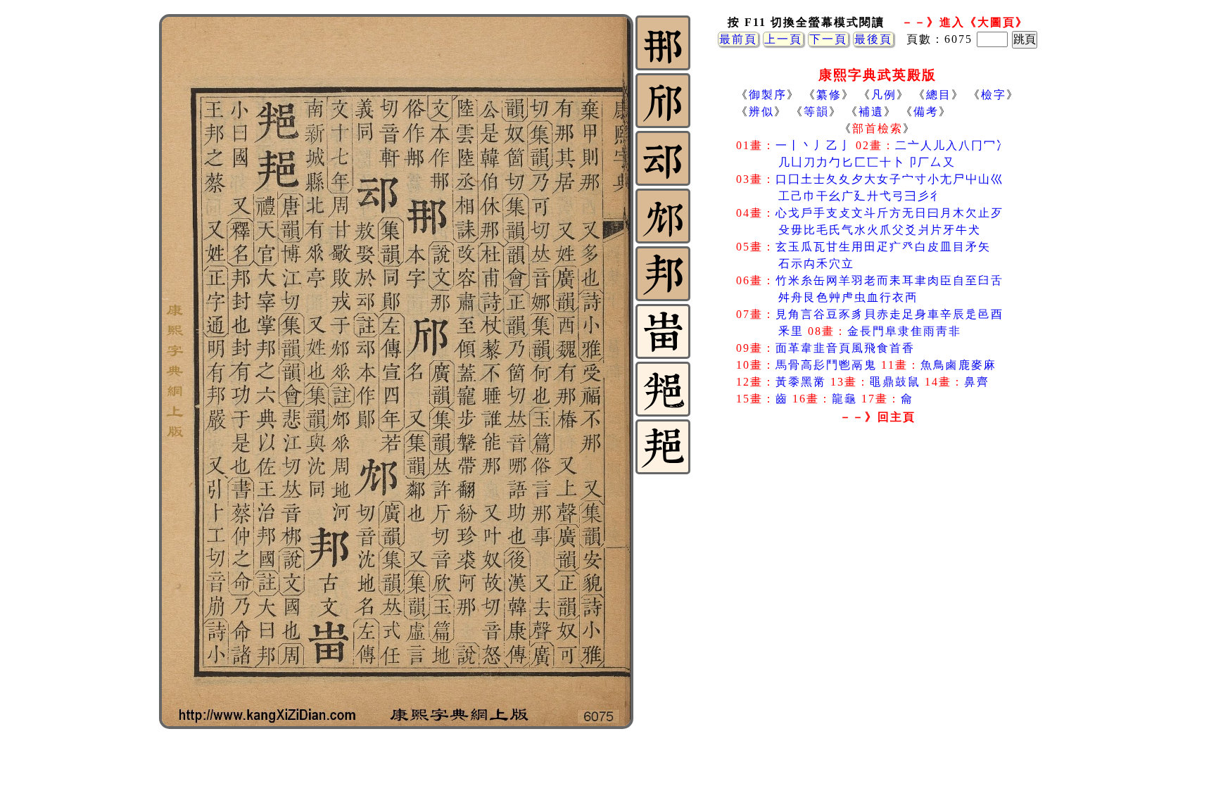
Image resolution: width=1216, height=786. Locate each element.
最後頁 (873, 39)
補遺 (871, 112)
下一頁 (828, 39)
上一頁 (783, 39)
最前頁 (738, 39)
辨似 (761, 112)
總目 (938, 95)
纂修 (829, 95)
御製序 (768, 95)
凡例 (884, 95)
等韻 (816, 112)
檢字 (993, 95)
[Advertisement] (877, 541)
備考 (926, 112)
